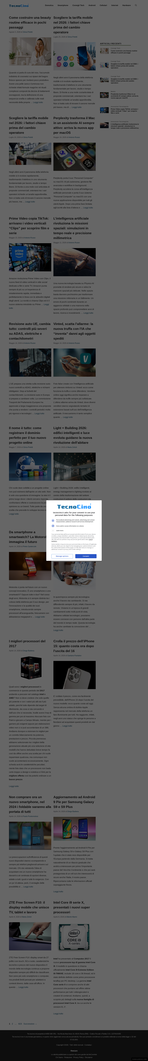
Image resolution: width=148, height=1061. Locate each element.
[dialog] (74, 530)
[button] (74, 530)
